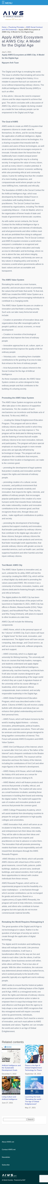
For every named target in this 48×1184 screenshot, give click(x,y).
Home (4, 27)
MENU (8, 3)
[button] (3, 2)
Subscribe (6, 1165)
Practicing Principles (16, 27)
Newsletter (6, 1157)
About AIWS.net (8, 1142)
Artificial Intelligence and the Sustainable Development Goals (11, 1067)
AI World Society (7, 1180)
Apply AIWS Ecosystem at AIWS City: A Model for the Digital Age (22, 41)
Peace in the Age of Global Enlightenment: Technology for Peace (33, 1067)
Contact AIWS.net (9, 1149)
